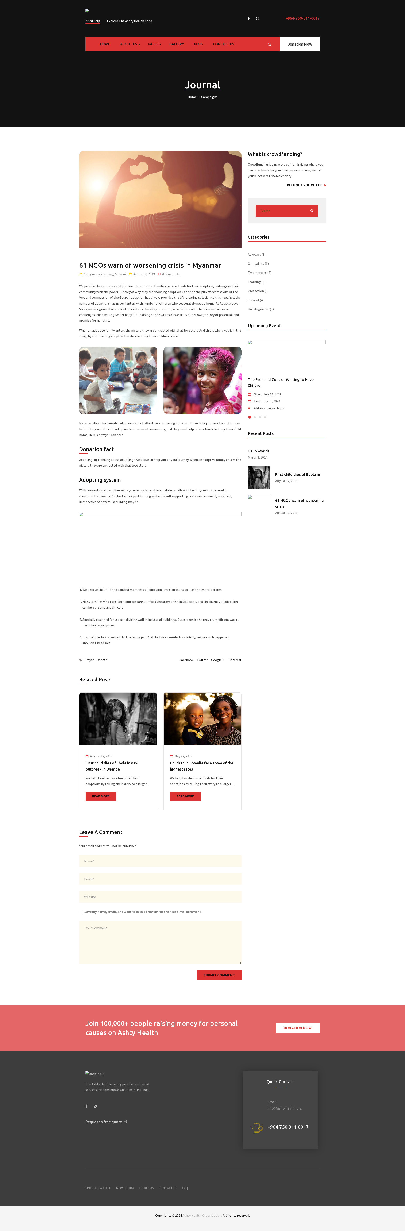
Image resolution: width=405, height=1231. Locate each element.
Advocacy (254, 254)
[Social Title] (86, 1106)
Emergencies (257, 272)
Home (105, 44)
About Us (129, 44)
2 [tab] (255, 417)
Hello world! (258, 451)
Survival (120, 274)
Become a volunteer (304, 185)
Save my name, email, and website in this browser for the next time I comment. (143, 912)
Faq (185, 1188)
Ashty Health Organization (201, 1215)
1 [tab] (249, 417)
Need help (92, 21)
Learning (107, 274)
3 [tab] (260, 417)
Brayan (89, 660)
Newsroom (125, 1188)
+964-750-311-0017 (303, 18)
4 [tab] (265, 417)
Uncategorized (258, 309)
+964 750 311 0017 (288, 1127)
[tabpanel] (118, 751)
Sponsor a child (98, 1188)
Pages (153, 44)
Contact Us (223, 44)
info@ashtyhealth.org (284, 1108)
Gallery (176, 44)
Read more (101, 796)
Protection (256, 291)
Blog (198, 44)
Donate (102, 660)
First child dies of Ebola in (297, 474)
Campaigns (209, 97)
